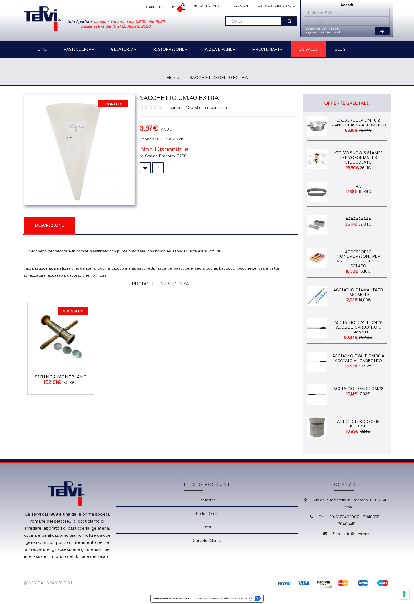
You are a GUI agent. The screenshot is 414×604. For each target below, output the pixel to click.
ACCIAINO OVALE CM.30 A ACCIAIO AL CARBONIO (358, 358)
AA (358, 186)
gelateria (88, 268)
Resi (207, 526)
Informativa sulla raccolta (171, 598)
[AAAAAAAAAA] (317, 224)
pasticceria (42, 268)
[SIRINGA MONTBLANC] (61, 334)
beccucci (227, 268)
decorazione (78, 275)
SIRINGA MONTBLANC (61, 377)
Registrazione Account (322, 32)
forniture (99, 275)
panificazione (66, 268)
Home (172, 77)
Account (241, 5)
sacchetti (145, 268)
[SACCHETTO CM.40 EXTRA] (79, 149)
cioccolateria (123, 268)
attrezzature (34, 275)
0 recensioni (173, 107)
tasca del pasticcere (174, 268)
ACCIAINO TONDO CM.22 (358, 388)
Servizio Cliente (207, 540)
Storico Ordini (207, 513)
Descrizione (49, 225)
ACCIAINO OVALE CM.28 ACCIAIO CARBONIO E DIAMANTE (358, 327)
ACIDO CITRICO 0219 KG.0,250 (358, 423)
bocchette (247, 268)
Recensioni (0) (104, 225)
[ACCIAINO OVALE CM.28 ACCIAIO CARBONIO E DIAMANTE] (317, 327)
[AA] (317, 191)
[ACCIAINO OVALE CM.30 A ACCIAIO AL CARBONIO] (317, 361)
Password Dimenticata (322, 28)
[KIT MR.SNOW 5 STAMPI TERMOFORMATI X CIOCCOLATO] (317, 158)
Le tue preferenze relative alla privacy (221, 598)
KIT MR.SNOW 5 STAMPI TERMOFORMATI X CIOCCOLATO (358, 157)
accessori (56, 275)
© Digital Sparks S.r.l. (48, 582)
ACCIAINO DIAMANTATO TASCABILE (358, 292)
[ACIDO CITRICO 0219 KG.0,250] (317, 426)
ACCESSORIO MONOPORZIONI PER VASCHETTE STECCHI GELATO (358, 258)
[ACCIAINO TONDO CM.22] (317, 394)
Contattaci (207, 499)
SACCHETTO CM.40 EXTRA (218, 77)
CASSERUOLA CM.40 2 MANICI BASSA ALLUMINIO (358, 122)
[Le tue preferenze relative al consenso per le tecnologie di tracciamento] (404, 594)
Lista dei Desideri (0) (276, 5)
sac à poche (206, 268)
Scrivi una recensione (207, 107)
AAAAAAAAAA (358, 218)
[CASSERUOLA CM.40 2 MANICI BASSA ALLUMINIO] (317, 125)
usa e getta (268, 268)
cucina (104, 268)
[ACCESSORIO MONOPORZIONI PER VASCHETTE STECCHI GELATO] (317, 257)
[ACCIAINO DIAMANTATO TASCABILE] (317, 295)
